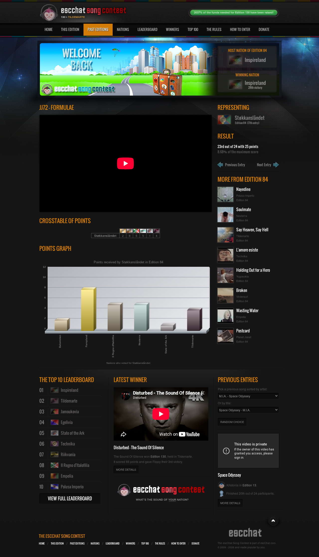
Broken (241, 290)
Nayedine (243, 189)
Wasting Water (247, 310)
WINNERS (130, 543)
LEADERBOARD (113, 543)
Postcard (243, 331)
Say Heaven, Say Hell (252, 230)
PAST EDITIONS (77, 543)
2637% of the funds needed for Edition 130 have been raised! (234, 12)
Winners (172, 29)
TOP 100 (145, 543)
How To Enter (240, 29)
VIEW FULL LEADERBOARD (70, 498)
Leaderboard (148, 29)
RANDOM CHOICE (232, 422)
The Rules (214, 29)
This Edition (70, 29)
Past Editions (98, 29)
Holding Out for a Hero (253, 270)
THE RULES (160, 543)
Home (49, 29)
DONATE (195, 543)
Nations (123, 29)
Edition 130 (158, 456)
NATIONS (95, 543)
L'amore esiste (247, 250)
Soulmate (243, 209)
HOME (42, 543)
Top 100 (193, 29)
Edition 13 (249, 485)
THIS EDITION (57, 543)
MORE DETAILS (126, 469)
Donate (264, 29)
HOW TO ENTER (178, 543)
